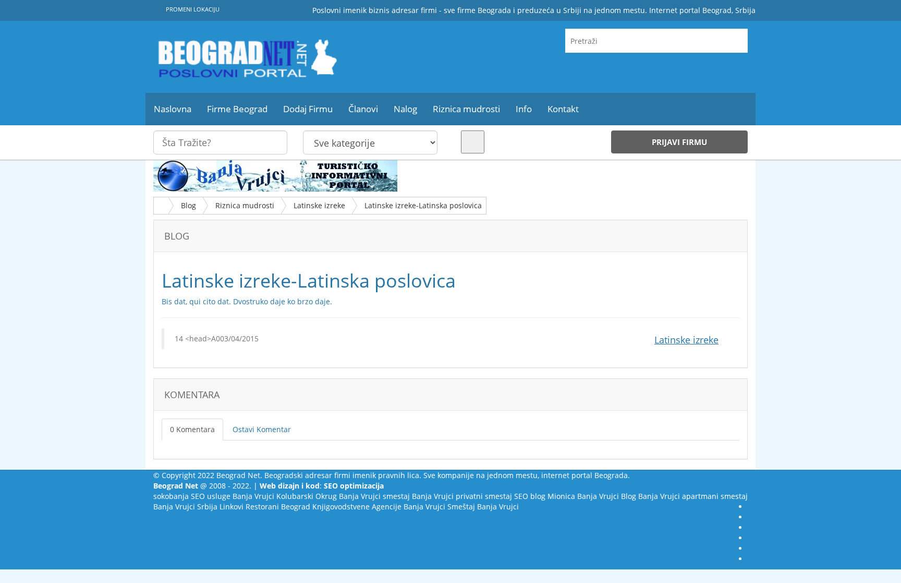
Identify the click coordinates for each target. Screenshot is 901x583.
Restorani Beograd (278, 506)
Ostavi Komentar (262, 429)
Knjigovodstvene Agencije (356, 506)
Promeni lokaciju (192, 9)
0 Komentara (192, 429)
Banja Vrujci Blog (606, 496)
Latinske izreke (319, 205)
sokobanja (171, 496)
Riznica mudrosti (244, 205)
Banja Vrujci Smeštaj (439, 506)
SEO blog (529, 496)
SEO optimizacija (354, 486)
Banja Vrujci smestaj (374, 496)
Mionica (561, 496)
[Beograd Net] (247, 57)
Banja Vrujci (253, 496)
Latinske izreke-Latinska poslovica (423, 205)
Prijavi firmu (679, 142)
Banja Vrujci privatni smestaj (462, 496)
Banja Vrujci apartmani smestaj (693, 496)
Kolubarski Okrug (306, 496)
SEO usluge (210, 496)
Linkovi (231, 506)
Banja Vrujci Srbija (185, 506)
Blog (188, 205)
